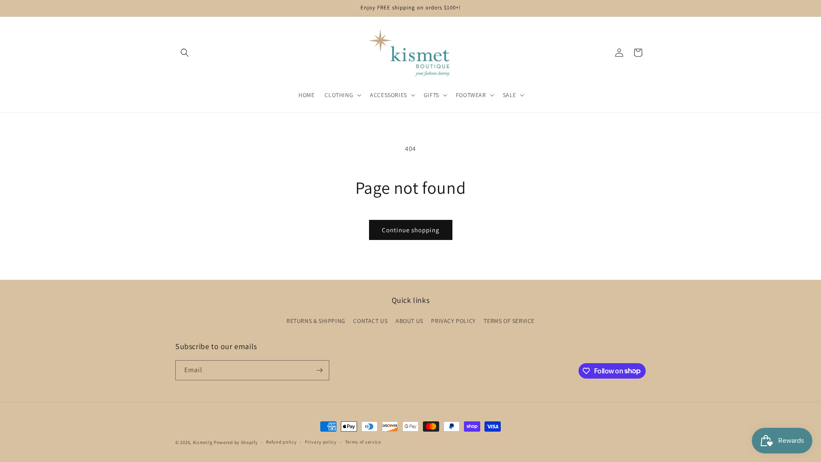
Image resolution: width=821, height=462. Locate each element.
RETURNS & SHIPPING (316, 321)
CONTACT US (370, 321)
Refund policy (281, 442)
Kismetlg (203, 442)
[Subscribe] (319, 370)
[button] (184, 52)
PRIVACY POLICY (453, 321)
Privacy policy (321, 442)
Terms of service (363, 442)
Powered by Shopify (236, 442)
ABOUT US (409, 321)
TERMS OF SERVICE (509, 321)
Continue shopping (411, 230)
